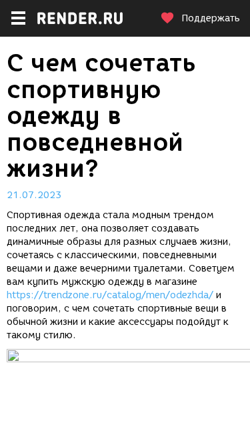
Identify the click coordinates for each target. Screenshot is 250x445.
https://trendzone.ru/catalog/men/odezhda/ (110, 295)
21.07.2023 (34, 195)
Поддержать (210, 18)
